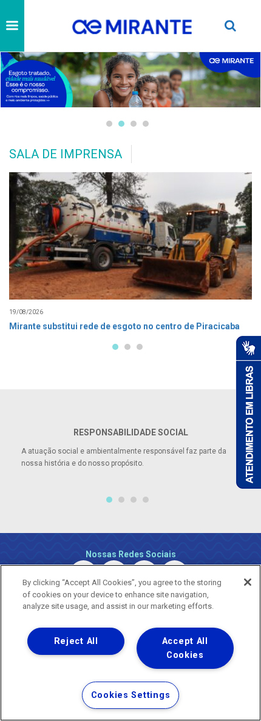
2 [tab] (121, 124)
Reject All (76, 641)
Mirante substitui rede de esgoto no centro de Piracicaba (124, 326)
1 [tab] (109, 124)
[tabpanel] (130, 80)
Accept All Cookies (185, 648)
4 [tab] (146, 124)
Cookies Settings (131, 695)
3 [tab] (133, 124)
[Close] (247, 582)
